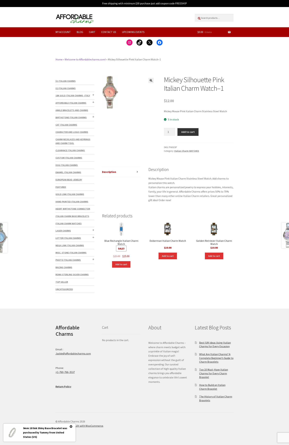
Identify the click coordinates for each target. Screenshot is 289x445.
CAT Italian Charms (66, 124)
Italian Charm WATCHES (186, 150)
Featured (61, 187)
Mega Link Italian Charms (70, 245)
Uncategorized (64, 289)
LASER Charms (63, 230)
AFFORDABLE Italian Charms (71, 102)
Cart (92, 32)
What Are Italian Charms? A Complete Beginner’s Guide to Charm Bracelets (216, 357)
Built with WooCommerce (88, 425)
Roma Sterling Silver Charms (72, 274)
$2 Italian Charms (66, 88)
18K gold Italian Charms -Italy (73, 95)
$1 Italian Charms (66, 80)
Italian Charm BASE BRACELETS (72, 216)
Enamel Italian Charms (68, 172)
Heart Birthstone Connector (73, 208)
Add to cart (188, 132)
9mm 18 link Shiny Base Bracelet (42, 428)
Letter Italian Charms (68, 238)
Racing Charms (64, 267)
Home (59, 59)
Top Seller (62, 281)
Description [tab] (109, 171)
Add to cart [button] (121, 264)
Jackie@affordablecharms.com (73, 353)
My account (63, 32)
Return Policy (63, 386)
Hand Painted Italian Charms (72, 201)
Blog (80, 32)
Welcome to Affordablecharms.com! (85, 59)
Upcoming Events (133, 32)
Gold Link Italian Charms (70, 194)
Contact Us (108, 32)
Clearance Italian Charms (70, 150)
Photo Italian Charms (68, 259)
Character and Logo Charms (72, 132)
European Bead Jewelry (69, 179)
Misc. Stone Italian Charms (71, 252)
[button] (151, 80)
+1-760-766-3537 (65, 372)
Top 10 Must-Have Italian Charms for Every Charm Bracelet (213, 373)
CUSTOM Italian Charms (69, 157)
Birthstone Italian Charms (71, 117)
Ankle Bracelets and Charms (72, 110)
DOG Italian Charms (67, 165)
